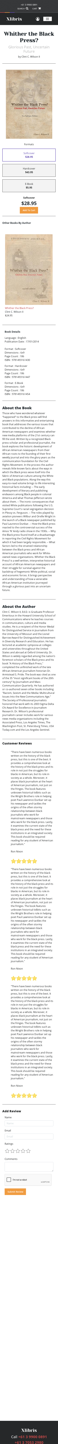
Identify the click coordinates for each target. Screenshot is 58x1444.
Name (8, 1117)
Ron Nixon (17, 851)
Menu (47, 19)
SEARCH (21, 8)
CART (35, 8)
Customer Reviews (17, 743)
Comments (11, 1159)
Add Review (11, 1111)
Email (8, 1130)
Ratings (9, 1143)
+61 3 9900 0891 (29, 4)
